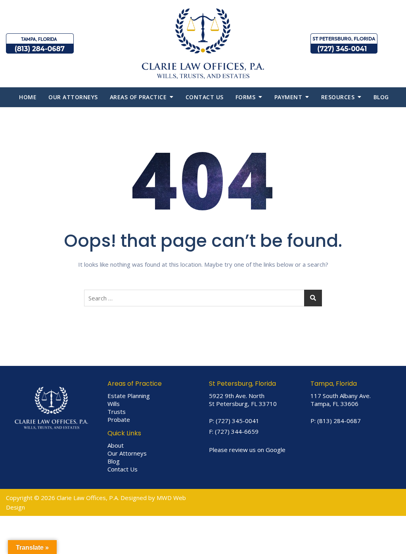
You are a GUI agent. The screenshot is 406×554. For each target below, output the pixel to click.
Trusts (116, 412)
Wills (113, 404)
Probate (118, 419)
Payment (288, 97)
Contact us (205, 97)
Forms (246, 97)
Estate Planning (128, 396)
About (115, 445)
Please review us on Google (247, 450)
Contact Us (122, 469)
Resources (338, 97)
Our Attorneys (73, 97)
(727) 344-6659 (237, 431)
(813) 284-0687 (339, 421)
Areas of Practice (138, 97)
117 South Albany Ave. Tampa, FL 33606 (340, 400)
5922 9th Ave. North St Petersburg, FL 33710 (243, 400)
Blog (381, 97)
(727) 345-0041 (237, 421)
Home (27, 97)
